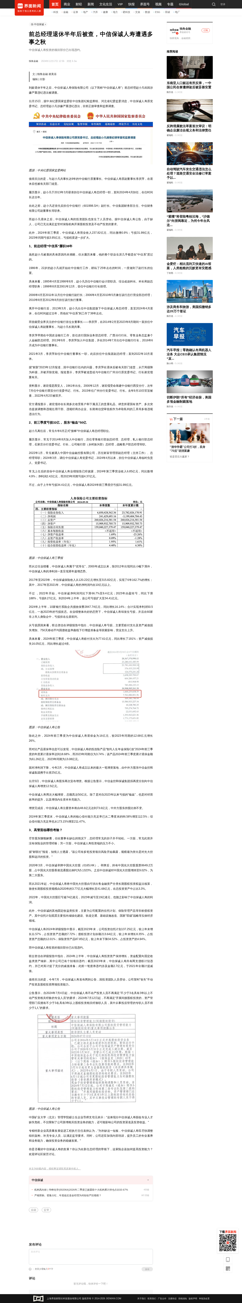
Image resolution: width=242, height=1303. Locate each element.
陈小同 (170, 363)
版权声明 (193, 1298)
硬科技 (126, 12)
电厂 (177, 12)
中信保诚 (39, 24)
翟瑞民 (170, 135)
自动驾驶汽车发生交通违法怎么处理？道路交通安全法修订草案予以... (189, 173)
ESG (157, 12)
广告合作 (162, 1298)
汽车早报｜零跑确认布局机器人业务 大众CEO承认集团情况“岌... (189, 354)
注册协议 (172, 1298)
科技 (55, 12)
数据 (147, 12)
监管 (46, 1209)
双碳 (167, 12)
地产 (85, 12)
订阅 (206, 30)
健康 (105, 12)
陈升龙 (170, 92)
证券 (75, 12)
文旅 (137, 12)
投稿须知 (182, 1298)
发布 (147, 1269)
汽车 (95, 12)
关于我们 (141, 1298)
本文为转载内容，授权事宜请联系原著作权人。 (55, 1168)
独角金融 (33, 61)
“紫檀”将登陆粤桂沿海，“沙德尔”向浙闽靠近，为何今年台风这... (188, 221)
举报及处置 (204, 1298)
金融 (65, 12)
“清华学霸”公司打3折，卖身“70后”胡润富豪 (187, 448)
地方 (115, 12)
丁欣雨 (170, 273)
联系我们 (152, 1298)
